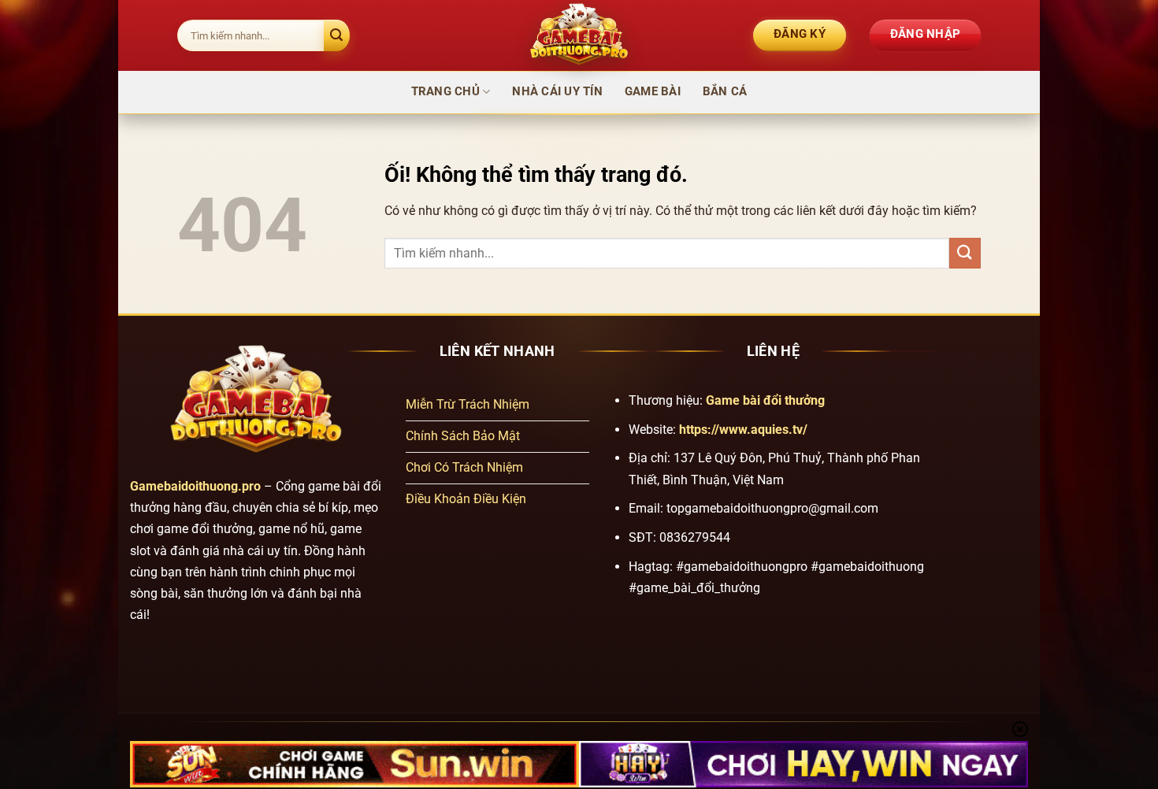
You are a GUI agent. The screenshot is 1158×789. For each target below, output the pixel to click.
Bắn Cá (725, 91)
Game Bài (653, 91)
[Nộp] (337, 35)
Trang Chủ (445, 91)
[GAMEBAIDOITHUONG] (579, 35)
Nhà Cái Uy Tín (557, 91)
